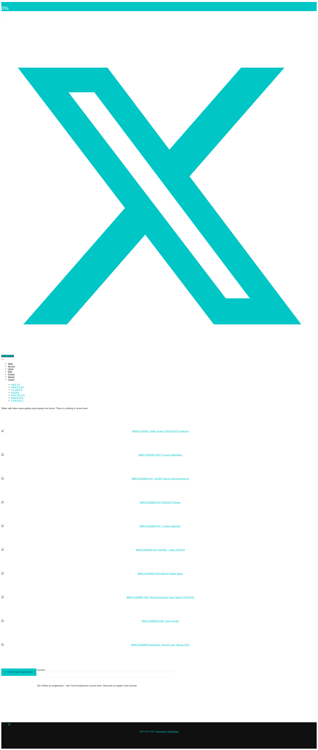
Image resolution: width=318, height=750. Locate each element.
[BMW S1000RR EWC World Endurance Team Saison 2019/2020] (159, 597)
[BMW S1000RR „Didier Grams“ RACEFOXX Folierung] (159, 431)
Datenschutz (173, 731)
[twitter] (9, 725)
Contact (11, 380)
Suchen (41, 670)
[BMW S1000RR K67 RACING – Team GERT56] (159, 550)
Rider (10, 372)
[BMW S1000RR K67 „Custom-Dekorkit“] (159, 526)
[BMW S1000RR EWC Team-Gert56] (159, 621)
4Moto (10, 364)
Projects (11, 374)
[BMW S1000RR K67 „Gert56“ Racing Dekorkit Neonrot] (159, 479)
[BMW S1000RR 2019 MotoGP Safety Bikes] (159, 574)
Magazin (11, 377)
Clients (10, 369)
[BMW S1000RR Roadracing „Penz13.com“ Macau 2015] (159, 645)
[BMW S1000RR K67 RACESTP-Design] (159, 503)
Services (11, 366)
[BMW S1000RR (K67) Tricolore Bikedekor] (159, 455)
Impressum (161, 731)
